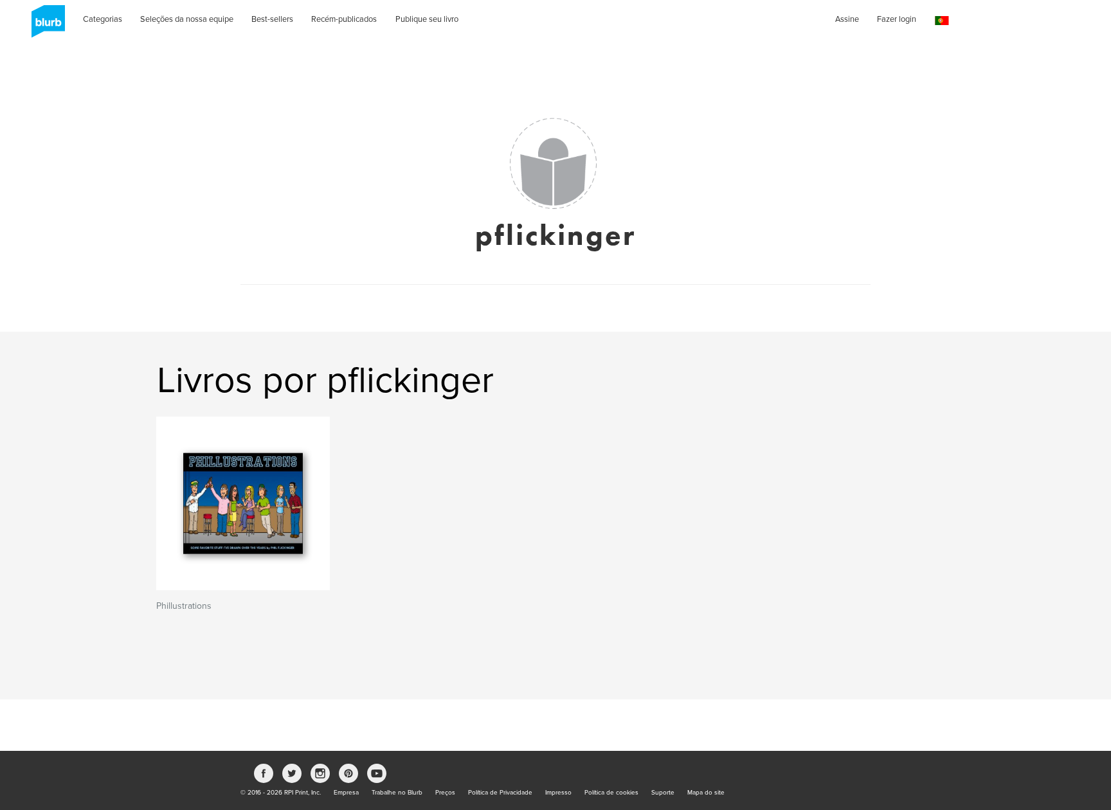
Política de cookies (611, 793)
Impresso (558, 793)
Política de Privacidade (500, 793)
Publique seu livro (426, 19)
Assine (847, 19)
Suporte (662, 793)
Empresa (346, 793)
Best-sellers (272, 19)
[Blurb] (44, 25)
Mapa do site (706, 793)
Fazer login (896, 19)
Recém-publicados (344, 19)
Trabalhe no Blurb (397, 793)
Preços (445, 793)
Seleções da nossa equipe (186, 19)
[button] (942, 21)
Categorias (102, 19)
